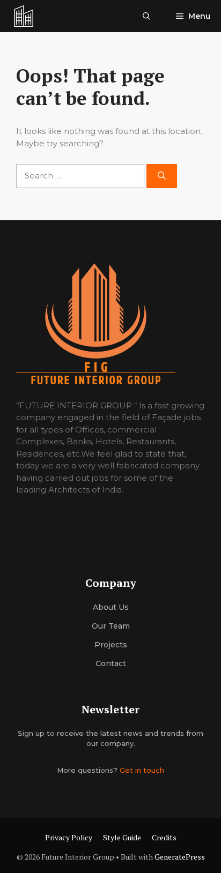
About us (111, 607)
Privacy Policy (68, 837)
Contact (110, 663)
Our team (111, 626)
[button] (146, 16)
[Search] (161, 176)
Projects (110, 645)
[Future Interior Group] (23, 16)
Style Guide (122, 837)
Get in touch (142, 770)
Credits (164, 837)
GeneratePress (179, 857)
